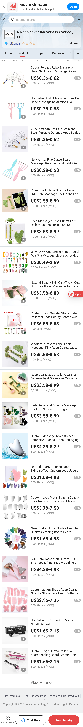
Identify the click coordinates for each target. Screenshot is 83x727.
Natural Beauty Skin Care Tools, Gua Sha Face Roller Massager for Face (55, 284)
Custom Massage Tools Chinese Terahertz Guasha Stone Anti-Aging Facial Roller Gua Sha (55, 440)
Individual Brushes (21, 61)
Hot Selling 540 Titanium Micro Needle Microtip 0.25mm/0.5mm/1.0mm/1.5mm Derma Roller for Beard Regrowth (53, 626)
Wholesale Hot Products (64, 696)
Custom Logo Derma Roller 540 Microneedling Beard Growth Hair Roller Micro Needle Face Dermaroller (53, 656)
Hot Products (12, 696)
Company (40, 53)
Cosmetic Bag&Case (34, 61)
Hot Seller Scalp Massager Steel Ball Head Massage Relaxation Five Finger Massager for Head (55, 102)
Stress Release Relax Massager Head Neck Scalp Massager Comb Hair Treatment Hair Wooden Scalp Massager (54, 73)
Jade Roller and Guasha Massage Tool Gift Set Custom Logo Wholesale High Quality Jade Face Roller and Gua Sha (54, 411)
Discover (58, 53)
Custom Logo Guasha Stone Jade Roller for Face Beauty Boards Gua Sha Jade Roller (54, 317)
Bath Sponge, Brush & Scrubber (65, 61)
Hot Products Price (35, 696)
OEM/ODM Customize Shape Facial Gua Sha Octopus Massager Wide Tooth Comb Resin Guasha (55, 255)
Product (22, 53)
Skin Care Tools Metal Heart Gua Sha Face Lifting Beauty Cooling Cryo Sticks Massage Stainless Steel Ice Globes (55, 564)
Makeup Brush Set (9, 61)
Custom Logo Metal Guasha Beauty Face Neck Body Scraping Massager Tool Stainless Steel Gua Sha (55, 501)
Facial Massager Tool (48, 61)
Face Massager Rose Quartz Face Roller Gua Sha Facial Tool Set (54, 223)
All (2, 61)
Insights (41, 699)
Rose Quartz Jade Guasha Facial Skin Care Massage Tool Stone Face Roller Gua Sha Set (55, 194)
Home (8, 53)
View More (40, 682)
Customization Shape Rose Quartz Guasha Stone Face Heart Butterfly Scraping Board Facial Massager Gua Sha (54, 595)
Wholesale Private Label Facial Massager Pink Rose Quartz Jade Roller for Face (53, 347)
